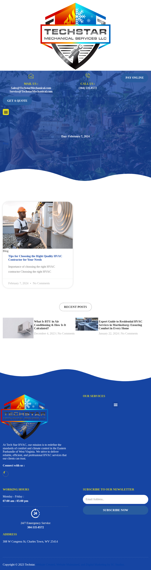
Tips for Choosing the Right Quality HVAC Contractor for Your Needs (35, 258)
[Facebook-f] (5, 474)
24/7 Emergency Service (35, 523)
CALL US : (87, 83)
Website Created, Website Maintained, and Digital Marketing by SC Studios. (80, 564)
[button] (6, 112)
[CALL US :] (87, 75)
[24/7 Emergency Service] (35, 513)
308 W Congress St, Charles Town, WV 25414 (30, 541)
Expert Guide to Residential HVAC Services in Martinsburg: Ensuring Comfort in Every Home (121, 325)
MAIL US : (31, 83)
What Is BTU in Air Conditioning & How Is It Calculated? (50, 325)
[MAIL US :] (31, 75)
